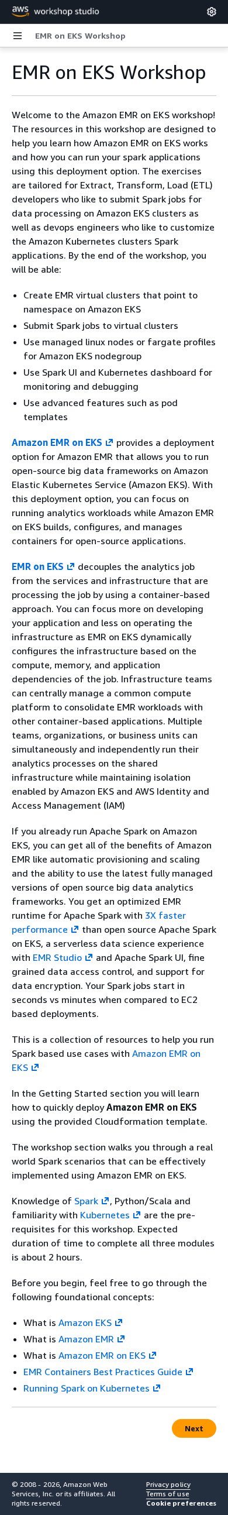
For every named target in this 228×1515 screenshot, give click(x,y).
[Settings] (211, 11)
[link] (80, 36)
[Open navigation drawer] (17, 35)
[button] (181, 1503)
